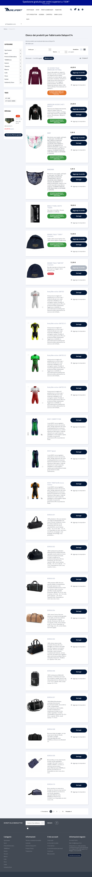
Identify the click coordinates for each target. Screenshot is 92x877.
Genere (6, 63)
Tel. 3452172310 (73, 840)
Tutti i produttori (32, 14)
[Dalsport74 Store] (13, 9)
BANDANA (50, 170)
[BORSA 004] (35, 618)
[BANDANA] (35, 177)
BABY (49, 133)
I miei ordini (50, 840)
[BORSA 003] (35, 586)
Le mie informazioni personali (55, 848)
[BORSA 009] (35, 763)
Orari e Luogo (58, 14)
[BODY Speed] (35, 459)
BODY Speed (51, 451)
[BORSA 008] (35, 737)
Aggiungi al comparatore (79, 85)
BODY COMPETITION (54, 419)
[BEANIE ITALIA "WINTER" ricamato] (35, 271)
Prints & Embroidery (47, 10)
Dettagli (78, 78)
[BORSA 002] (35, 554)
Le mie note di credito (52, 843)
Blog (28, 19)
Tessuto (7, 66)
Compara (85, 58)
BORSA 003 (51, 579)
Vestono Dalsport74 (31, 846)
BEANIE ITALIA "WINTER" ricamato (55, 264)
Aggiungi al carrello (79, 73)
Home (5, 29)
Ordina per (31, 49)
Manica (6, 69)
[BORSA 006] (35, 679)
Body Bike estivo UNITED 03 (56, 387)
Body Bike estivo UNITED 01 (56, 324)
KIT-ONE (7, 98)
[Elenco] (84, 49)
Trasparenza (29, 851)
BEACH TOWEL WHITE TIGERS (54, 207)
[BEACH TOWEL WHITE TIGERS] (35, 214)
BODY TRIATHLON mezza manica (55, 484)
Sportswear (30, 10)
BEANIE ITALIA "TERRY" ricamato (55, 235)
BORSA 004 (51, 610)
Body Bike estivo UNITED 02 (56, 355)
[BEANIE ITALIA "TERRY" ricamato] (35, 242)
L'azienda (41, 14)
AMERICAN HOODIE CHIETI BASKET (55, 105)
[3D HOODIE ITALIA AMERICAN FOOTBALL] (35, 76)
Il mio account (52, 836)
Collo (5, 73)
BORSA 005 (51, 639)
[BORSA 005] (35, 647)
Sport (37, 10)
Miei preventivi (51, 854)
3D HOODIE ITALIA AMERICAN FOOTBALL (54, 69)
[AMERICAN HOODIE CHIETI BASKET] (35, 112)
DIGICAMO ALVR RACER (19, 118)
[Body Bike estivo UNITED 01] (35, 331)
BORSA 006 (51, 671)
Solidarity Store (9, 82)
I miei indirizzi (50, 846)
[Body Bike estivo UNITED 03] (35, 395)
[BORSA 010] (35, 792)
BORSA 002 (51, 547)
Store (6, 76)
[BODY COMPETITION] (35, 427)
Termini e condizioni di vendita (33, 840)
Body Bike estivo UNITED (55, 292)
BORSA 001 (51, 515)
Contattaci (49, 14)
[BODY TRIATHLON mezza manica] (35, 491)
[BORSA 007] (35, 705)
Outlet (6, 79)
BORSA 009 (51, 756)
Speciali (7, 111)
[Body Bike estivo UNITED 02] (35, 363)
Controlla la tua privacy (74, 855)
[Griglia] (81, 49)
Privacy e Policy (30, 848)
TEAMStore (58, 10)
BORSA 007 (51, 697)
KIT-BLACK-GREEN (10, 101)
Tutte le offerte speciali (13, 135)
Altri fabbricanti (29, 43)
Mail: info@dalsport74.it (75, 843)
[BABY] (35, 141)
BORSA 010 (51, 784)
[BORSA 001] (35, 522)
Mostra (55, 52)
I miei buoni (50, 851)
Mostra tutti (49, 58)
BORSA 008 (51, 729)
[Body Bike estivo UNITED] (35, 299)
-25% (17, 116)
